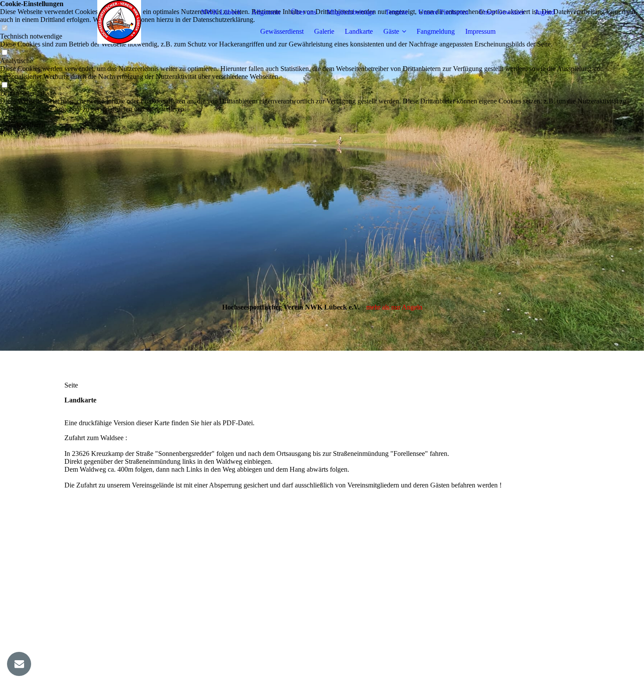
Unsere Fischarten (443, 12)
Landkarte (359, 31)
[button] (322, 117)
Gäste (391, 31)
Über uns (303, 12)
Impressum (480, 31)
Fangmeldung (436, 31)
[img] (119, 22)
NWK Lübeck (221, 12)
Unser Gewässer (501, 12)
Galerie (324, 31)
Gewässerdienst (282, 31)
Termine (396, 12)
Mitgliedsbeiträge (351, 12)
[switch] (4, 53)
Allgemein (265, 12)
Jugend (545, 12)
